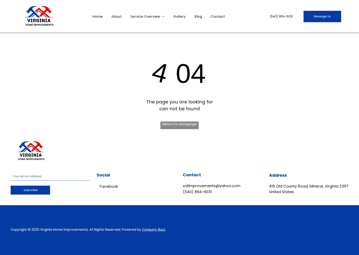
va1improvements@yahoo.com (211, 185)
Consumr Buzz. (154, 229)
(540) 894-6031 (197, 191)
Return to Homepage (179, 124)
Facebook (108, 186)
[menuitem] (97, 16)
